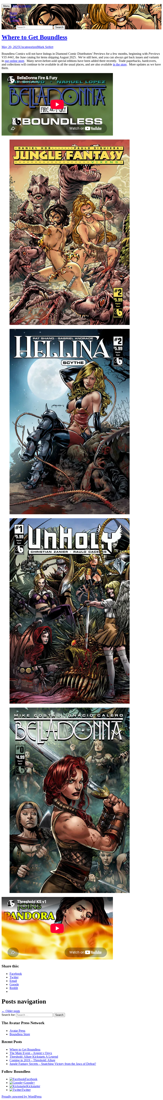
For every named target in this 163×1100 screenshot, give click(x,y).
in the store (120, 64)
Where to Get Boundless (34, 37)
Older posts (11, 1011)
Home (13, 13)
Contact (14, 20)
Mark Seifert (45, 47)
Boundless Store (20, 1034)
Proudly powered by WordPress (22, 1096)
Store (13, 16)
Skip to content (21, 6)
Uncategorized (28, 47)
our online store (14, 61)
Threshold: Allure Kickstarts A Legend (34, 1056)
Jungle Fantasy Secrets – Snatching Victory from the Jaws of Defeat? (53, 1063)
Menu (6, 6)
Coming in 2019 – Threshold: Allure (32, 1060)
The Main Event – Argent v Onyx (31, 1053)
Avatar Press (17, 1030)
